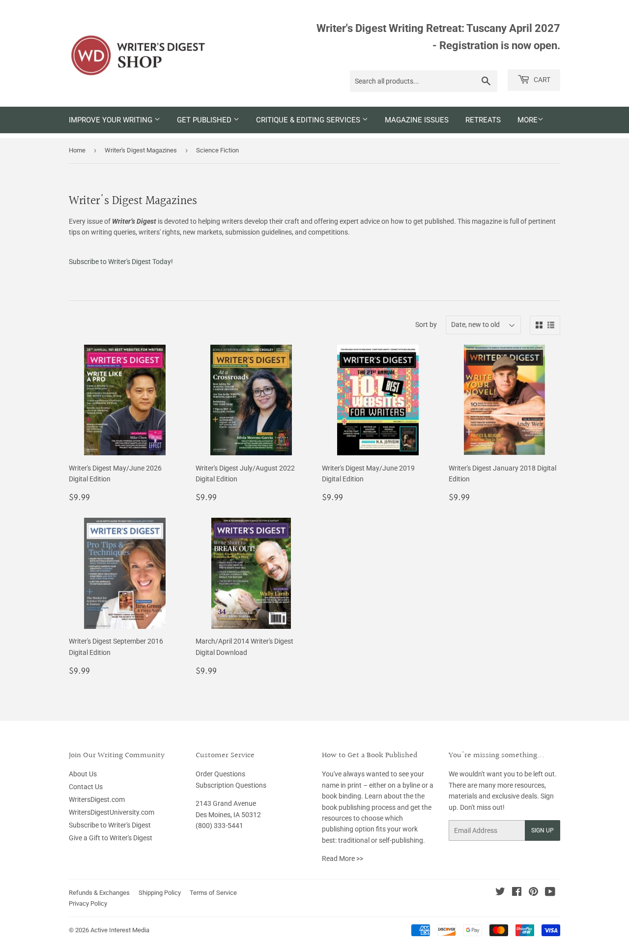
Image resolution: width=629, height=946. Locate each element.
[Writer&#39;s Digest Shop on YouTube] (550, 893)
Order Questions (220, 774)
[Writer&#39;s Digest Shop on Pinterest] (533, 893)
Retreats (483, 120)
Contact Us (86, 787)
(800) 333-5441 (219, 825)
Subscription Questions (231, 785)
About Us (83, 774)
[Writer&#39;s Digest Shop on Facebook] (517, 893)
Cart (541, 80)
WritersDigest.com (97, 799)
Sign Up (542, 830)
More (527, 120)
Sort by (426, 324)
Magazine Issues (417, 120)
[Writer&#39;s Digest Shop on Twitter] (500, 893)
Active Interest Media (119, 930)
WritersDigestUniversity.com (111, 812)
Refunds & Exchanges (99, 892)
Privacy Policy (88, 903)
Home (77, 150)
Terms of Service (213, 892)
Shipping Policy (160, 892)
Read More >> (342, 858)
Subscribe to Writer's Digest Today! (121, 262)
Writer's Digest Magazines (141, 150)
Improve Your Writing (111, 120)
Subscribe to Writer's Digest (110, 825)
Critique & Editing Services (309, 120)
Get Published (205, 120)
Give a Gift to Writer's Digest (110, 838)
